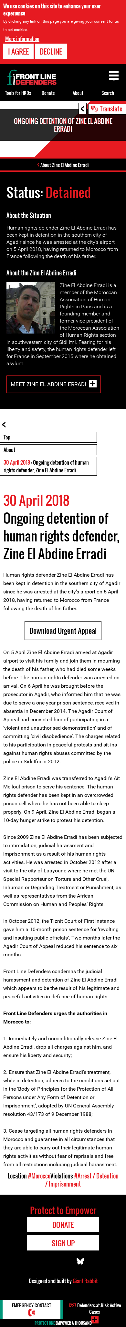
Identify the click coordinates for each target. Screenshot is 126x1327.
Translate (111, 108)
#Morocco (39, 1176)
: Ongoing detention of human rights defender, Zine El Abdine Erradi (46, 466)
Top (7, 437)
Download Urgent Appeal (63, 630)
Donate (48, 92)
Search (107, 92)
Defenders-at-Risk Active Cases (94, 1308)
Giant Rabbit (85, 1281)
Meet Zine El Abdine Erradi (48, 384)
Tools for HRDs (18, 92)
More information (22, 39)
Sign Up (63, 1243)
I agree (18, 51)
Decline (51, 51)
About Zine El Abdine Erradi (64, 164)
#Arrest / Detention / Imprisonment (82, 1180)
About (9, 450)
